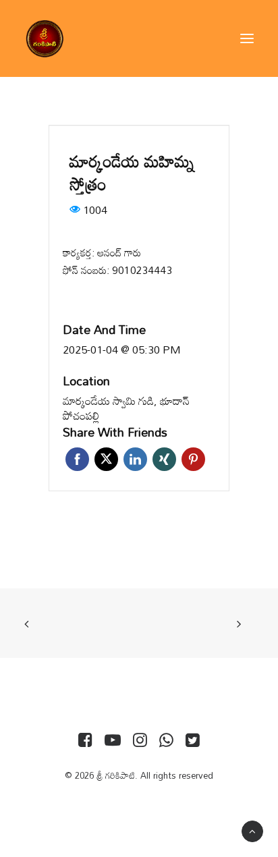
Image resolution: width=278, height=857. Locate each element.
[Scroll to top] (252, 830)
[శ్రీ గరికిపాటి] (44, 38)
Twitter (106, 459)
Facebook (77, 459)
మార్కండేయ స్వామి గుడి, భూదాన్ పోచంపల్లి (126, 408)
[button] (247, 38)
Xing (164, 459)
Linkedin (135, 459)
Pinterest (193, 459)
